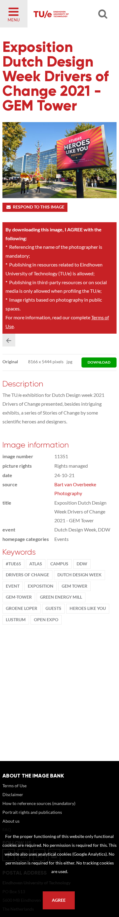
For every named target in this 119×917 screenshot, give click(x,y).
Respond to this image (38, 207)
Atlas (35, 563)
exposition (40, 586)
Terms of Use (14, 785)
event (13, 586)
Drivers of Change (27, 574)
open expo (46, 619)
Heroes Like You (88, 608)
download (99, 362)
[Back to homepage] (69, 13)
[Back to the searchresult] (8, 340)
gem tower (74, 586)
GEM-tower (19, 597)
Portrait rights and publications (32, 812)
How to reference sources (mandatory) (38, 803)
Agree (59, 900)
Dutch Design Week (79, 574)
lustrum (16, 619)
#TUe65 (13, 563)
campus (59, 563)
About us (11, 821)
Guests (53, 608)
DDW (82, 563)
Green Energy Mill (61, 597)
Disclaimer (12, 794)
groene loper (21, 608)
